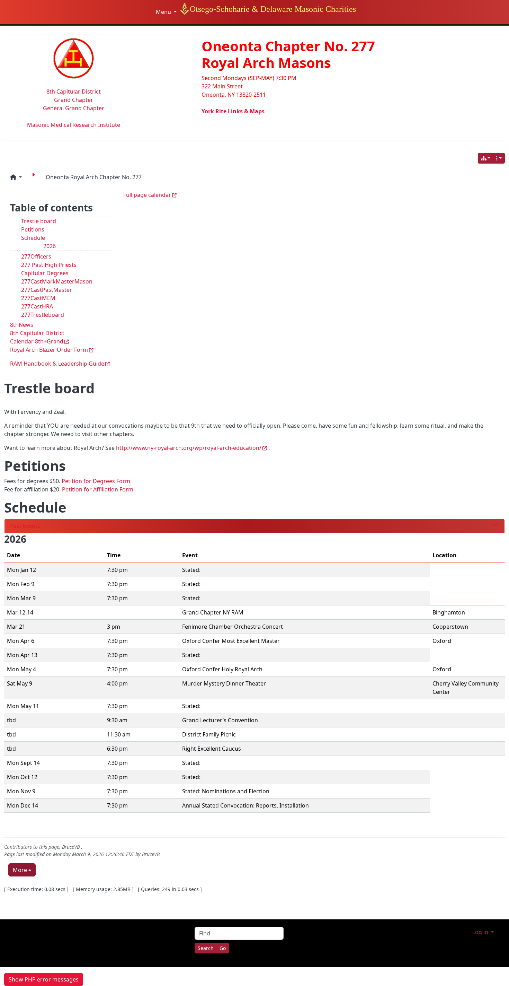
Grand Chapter (73, 100)
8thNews (21, 325)
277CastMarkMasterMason (56, 281)
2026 (49, 246)
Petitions (32, 229)
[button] (16, 177)
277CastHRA (37, 306)
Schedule (33, 238)
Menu (164, 12)
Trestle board (38, 221)
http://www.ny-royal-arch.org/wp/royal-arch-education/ (188, 448)
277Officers (36, 256)
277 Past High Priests (49, 265)
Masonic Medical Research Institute (73, 125)
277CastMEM (38, 298)
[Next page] (34, 177)
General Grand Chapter (73, 108)
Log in (481, 932)
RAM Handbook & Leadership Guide (57, 363)
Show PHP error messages (44, 979)
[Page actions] (499, 158)
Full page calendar (147, 195)
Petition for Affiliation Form (97, 489)
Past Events (25, 526)
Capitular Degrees (45, 273)
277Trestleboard (42, 315)
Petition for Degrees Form (96, 481)
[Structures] (486, 158)
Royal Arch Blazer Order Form (49, 350)
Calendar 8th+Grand (36, 341)
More (20, 870)
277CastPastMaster (46, 290)
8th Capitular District (73, 91)
